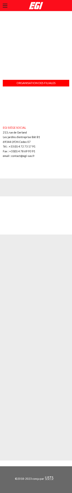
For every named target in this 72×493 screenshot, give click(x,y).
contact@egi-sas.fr (23, 155)
